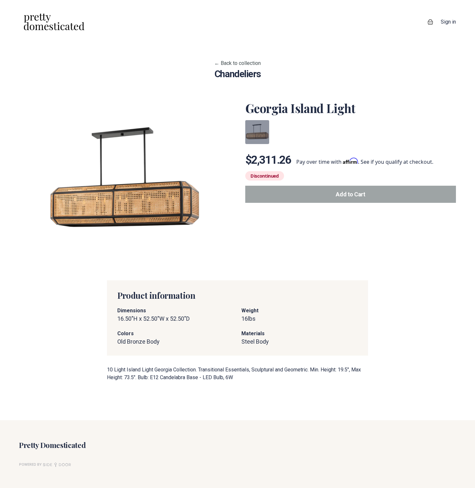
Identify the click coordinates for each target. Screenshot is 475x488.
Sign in (448, 22)
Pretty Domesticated (52, 445)
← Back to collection (237, 63)
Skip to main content (28, 6)
